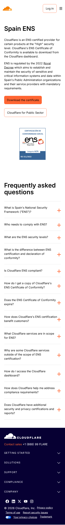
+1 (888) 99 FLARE (35, 444)
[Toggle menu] (60, 8)
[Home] (8, 8)
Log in (50, 8)
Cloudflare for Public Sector (25, 112)
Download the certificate (23, 100)
